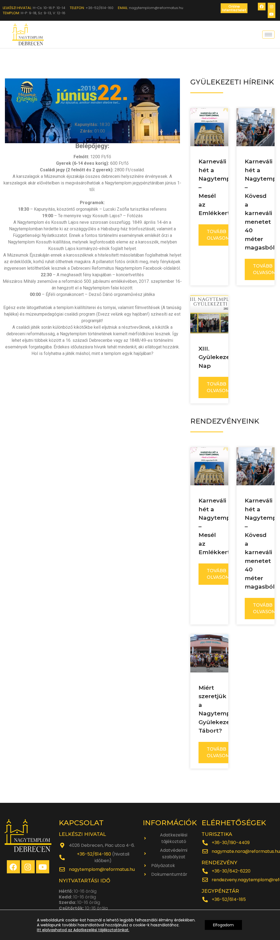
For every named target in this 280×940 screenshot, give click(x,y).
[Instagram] (271, 6)
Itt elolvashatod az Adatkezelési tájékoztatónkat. (83, 930)
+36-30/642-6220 (231, 871)
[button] (234, 8)
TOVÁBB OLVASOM (218, 235)
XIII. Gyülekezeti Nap (216, 357)
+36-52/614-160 (94, 854)
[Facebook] (262, 6)
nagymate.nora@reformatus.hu (246, 851)
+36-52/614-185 (229, 899)
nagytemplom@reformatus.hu (102, 869)
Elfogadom (223, 925)
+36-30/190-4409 (231, 842)
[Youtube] (271, 14)
